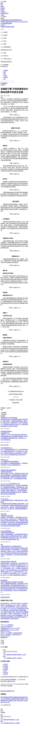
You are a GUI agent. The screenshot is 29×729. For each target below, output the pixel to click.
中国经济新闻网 (20, 698)
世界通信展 (3, 431)
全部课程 (3, 21)
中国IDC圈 (16, 700)
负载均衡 (7, 597)
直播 (13, 26)
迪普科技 (3, 597)
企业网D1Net (22, 700)
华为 (2, 445)
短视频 (12, 20)
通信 (5, 514)
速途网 (14, 698)
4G (11, 431)
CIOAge (9, 651)
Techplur (15, 651)
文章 (2, 26)
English (5, 670)
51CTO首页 (3, 1)
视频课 (2, 20)
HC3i (12, 651)
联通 (4, 580)
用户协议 (5, 672)
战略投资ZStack (7, 448)
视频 (4, 72)
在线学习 (3, 25)
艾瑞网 (6, 698)
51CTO (5, 651)
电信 (2, 544)
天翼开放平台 (8, 561)
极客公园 (5, 700)
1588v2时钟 (5, 445)
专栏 (11, 26)
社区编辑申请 (4, 83)
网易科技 (12, 697)
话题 (4, 73)
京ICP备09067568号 (10, 681)
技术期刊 (5, 77)
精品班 (2, 6)
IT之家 (25, 698)
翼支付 (14, 470)
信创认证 (13, 21)
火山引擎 (7, 702)
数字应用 (14, 561)
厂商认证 (22, 21)
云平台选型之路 (7, 515)
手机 (2, 514)
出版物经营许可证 (9, 691)
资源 (4, 26)
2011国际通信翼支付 (10, 461)
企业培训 (3, 11)
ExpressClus (5, 498)
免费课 (2, 10)
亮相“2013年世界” (9, 417)
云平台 (2, 531)
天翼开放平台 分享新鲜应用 (11, 546)
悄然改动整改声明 (7, 532)
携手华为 (5, 433)
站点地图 (5, 667)
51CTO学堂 (6, 658)
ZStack (6, 459)
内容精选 (5, 70)
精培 (10, 658)
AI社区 (5, 75)
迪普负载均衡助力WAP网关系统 (12, 582)
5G (3, 514)
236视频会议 (10, 700)
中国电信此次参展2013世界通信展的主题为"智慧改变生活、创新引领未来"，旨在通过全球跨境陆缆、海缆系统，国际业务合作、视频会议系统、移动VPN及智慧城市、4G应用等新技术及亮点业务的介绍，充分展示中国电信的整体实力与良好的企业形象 (14, 423)
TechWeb (3, 698)
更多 (7, 622)
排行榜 (9, 20)
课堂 (8, 26)
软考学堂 (19, 20)
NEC (2, 498)
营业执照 (3, 691)
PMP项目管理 (4, 23)
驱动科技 (21, 697)
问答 (6, 26)
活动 (4, 79)
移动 (2, 580)
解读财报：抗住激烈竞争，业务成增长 (14, 563)
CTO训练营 (19, 658)
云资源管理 (7, 531)
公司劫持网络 (6, 471)
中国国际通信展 (4, 470)
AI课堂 (2, 15)
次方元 (3, 702)
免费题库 (9, 23)
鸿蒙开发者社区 (4, 13)
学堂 (2, 4)
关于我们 (5, 664)
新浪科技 (3, 697)
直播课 (15, 20)
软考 (10, 21)
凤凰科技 (16, 697)
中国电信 (8, 431)
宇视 (2, 409)
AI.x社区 (23, 654)
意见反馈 (5, 669)
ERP (11, 531)
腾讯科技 (7, 697)
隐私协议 (5, 674)
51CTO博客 (6, 654)
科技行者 (25, 697)
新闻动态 (5, 666)
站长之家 (10, 698)
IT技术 (26, 21)
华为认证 (17, 21)
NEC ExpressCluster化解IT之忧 (10, 483)
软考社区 (3, 8)
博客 (2, 3)
